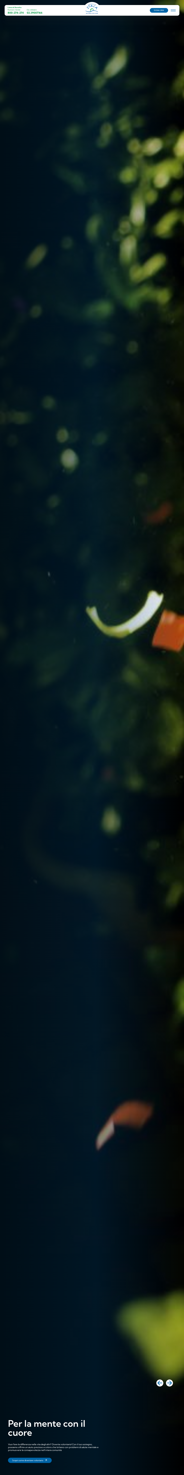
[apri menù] (173, 11)
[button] (159, 1383)
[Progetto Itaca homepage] (92, 10)
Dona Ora (159, 10)
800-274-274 (16, 12)
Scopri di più (17, 1460)
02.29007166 (34, 12)
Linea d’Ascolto (15, 7)
